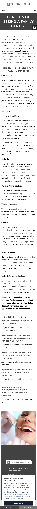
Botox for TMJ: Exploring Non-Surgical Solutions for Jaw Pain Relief (17, 372)
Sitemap (25, 474)
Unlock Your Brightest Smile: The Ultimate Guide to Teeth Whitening (16, 355)
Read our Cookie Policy (17, 498)
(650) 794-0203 (12, 468)
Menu (3, 10)
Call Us (10, 507)
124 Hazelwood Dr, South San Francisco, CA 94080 (19, 470)
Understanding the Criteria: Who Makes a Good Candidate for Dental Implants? (16, 338)
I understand (18, 503)
